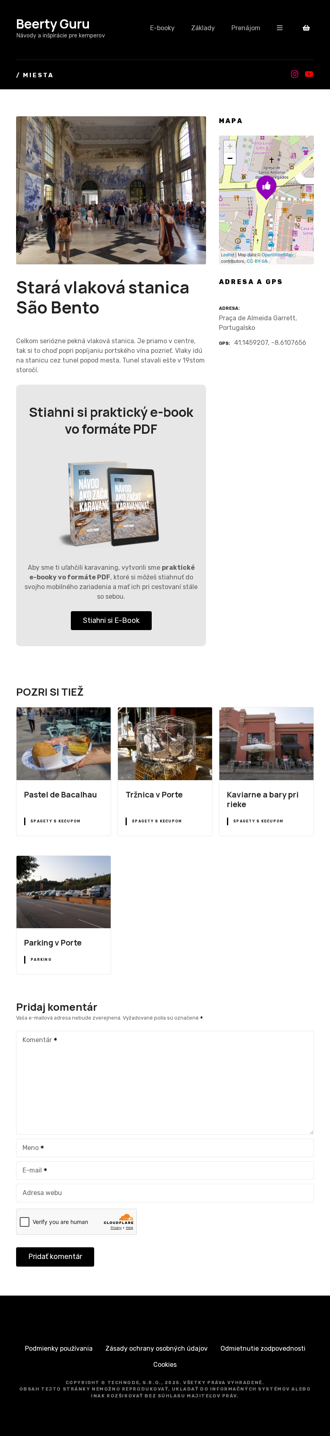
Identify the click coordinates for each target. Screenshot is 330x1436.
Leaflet (227, 254)
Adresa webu (42, 1193)
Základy (203, 28)
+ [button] (230, 146)
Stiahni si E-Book (111, 620)
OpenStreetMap (277, 254)
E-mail (29, 1171)
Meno (28, 1148)
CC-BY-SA (257, 261)
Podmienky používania (59, 1348)
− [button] (230, 158)
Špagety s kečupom (55, 821)
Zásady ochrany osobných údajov (156, 1348)
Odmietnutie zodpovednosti (263, 1348)
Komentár (35, 1040)
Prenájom (245, 28)
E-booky (162, 28)
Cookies (165, 1364)
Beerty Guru (53, 24)
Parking (41, 960)
